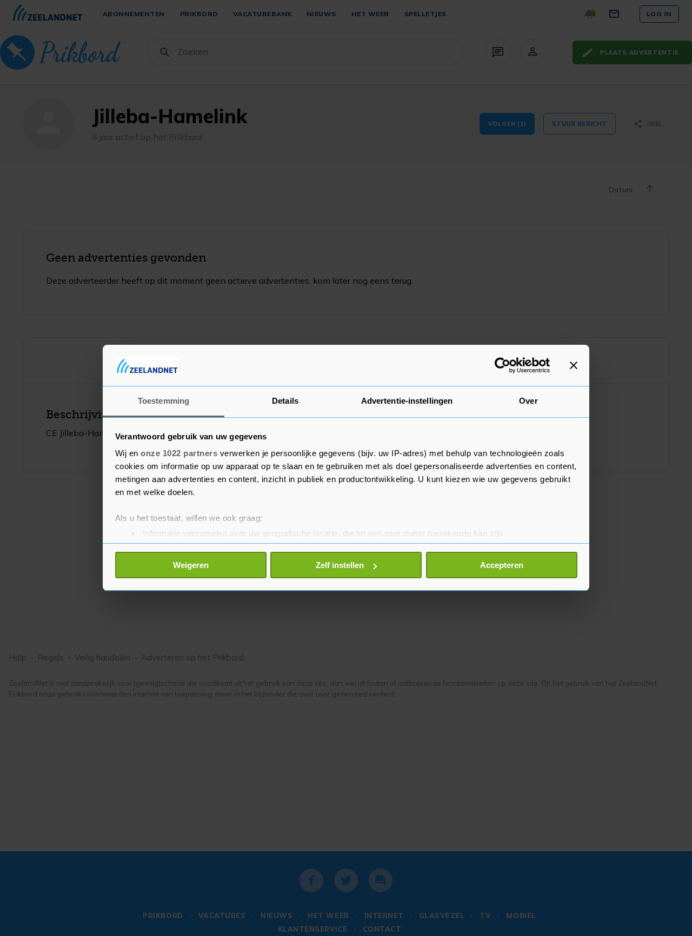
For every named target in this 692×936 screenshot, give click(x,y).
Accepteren (501, 565)
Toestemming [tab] (163, 401)
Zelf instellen (340, 565)
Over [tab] (528, 401)
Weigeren (191, 565)
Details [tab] (285, 401)
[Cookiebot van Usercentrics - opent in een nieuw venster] (502, 365)
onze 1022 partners (179, 453)
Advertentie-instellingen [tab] (407, 401)
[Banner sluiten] (573, 365)
